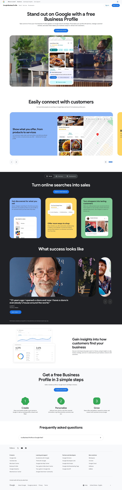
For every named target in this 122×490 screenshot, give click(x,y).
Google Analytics (14, 469)
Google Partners (66, 458)
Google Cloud (92, 463)
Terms (46, 485)
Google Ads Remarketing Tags (70, 466)
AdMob (91, 469)
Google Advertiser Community (44, 471)
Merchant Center (14, 463)
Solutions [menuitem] (19, 1)
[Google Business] (3, 2)
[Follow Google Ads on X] (18, 448)
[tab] (49, 176)
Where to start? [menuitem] (12, 1)
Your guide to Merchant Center (44, 466)
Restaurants (31, 5)
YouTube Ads (13, 460)
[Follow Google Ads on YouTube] (22, 448)
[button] (110, 84)
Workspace (92, 458)
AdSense (91, 466)
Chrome (91, 460)
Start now (116, 5)
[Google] (12, 485)
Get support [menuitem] (37, 1)
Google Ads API (66, 469)
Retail (20, 5)
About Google (22, 485)
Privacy (41, 485)
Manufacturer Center (15, 471)
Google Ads (13, 458)
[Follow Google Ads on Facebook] (26, 448)
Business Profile (14, 466)
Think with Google (41, 460)
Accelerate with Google (42, 458)
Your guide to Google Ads (43, 469)
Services (25, 5)
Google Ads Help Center (42, 463)
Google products (32, 485)
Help (86, 485)
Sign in (107, 5)
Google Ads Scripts (67, 463)
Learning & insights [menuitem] (28, 1)
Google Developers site (68, 460)
